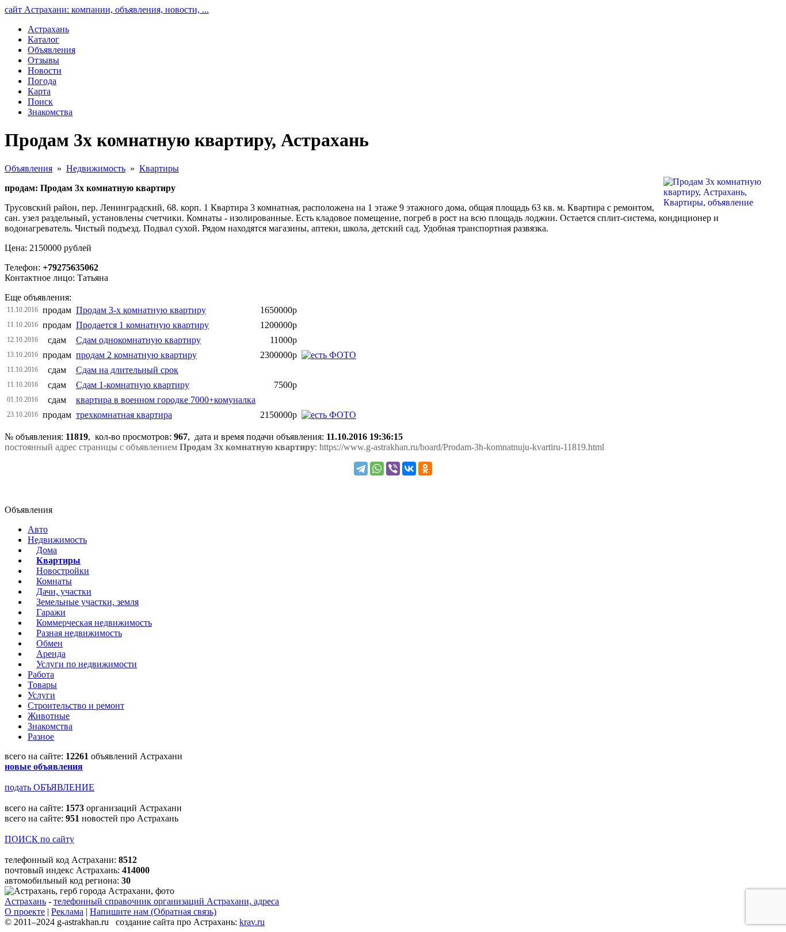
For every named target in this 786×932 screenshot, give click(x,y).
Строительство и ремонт (76, 705)
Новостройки (62, 571)
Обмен (49, 643)
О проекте (25, 911)
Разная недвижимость (79, 633)
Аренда (51, 654)
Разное (41, 736)
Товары (42, 685)
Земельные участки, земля (87, 602)
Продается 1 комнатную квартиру (142, 325)
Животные (49, 716)
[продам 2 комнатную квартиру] (329, 355)
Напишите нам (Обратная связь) (153, 911)
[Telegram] (361, 468)
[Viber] (393, 468)
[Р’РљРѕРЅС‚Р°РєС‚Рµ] (409, 468)
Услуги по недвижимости (86, 664)
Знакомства (50, 726)
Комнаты (54, 581)
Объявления (28, 168)
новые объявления (44, 766)
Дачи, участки (63, 591)
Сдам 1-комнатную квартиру (132, 385)
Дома (46, 550)
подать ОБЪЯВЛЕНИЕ (49, 787)
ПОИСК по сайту (39, 839)
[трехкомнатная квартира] (329, 415)
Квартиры (159, 168)
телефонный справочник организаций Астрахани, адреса (166, 901)
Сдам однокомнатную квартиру (138, 340)
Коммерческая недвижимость (94, 622)
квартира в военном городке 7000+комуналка (165, 400)
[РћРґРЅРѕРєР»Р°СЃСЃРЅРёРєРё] (425, 468)
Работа (41, 674)
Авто (38, 529)
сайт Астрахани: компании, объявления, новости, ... (107, 9)
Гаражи (51, 612)
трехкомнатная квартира (124, 415)
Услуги (41, 695)
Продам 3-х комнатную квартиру (141, 310)
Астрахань (25, 901)
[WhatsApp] (377, 468)
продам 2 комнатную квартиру (136, 355)
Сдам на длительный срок (127, 370)
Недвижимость (95, 168)
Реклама (67, 911)
